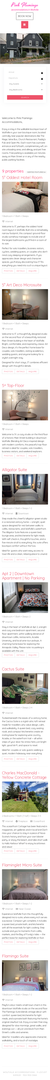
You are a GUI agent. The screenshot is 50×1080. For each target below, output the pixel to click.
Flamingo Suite (15, 955)
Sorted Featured (35, 172)
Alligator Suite (14, 469)
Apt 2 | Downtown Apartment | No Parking (23, 576)
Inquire (33, 271)
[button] (4, 47)
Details (21, 271)
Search (25, 97)
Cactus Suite (13, 669)
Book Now (24, 16)
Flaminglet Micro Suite (22, 864)
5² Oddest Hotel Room (22, 177)
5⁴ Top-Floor (13, 385)
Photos (8, 271)
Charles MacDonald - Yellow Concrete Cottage (24, 775)
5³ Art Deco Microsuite (22, 284)
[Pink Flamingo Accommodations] (25, 6)
